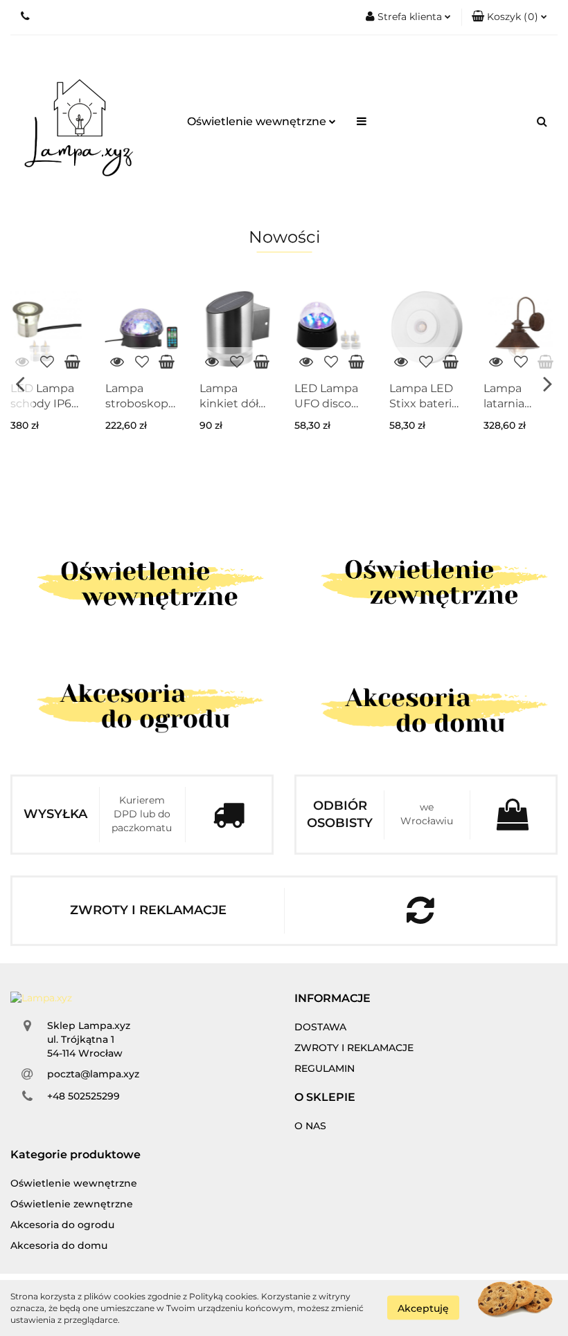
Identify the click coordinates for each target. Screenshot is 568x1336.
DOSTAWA (320, 1027)
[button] (509, 17)
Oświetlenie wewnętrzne (258, 121)
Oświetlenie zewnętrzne (71, 1204)
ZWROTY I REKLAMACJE (354, 1047)
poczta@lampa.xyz (93, 1074)
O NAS (310, 1126)
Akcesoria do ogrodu (62, 1224)
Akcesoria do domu (58, 1245)
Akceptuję (423, 1308)
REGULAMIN (324, 1068)
